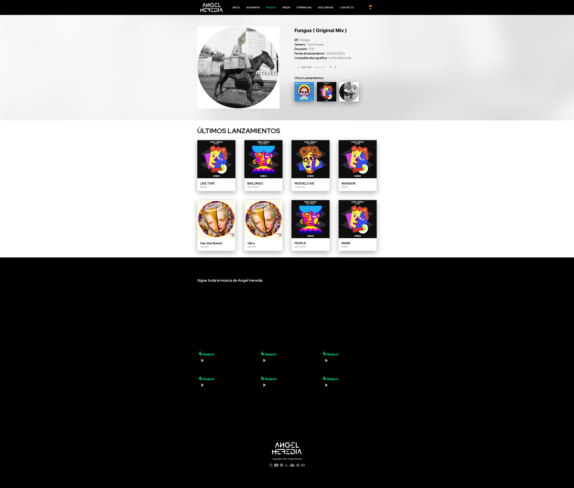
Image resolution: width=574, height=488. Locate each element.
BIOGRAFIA (58, 7)
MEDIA (91, 7)
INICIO (41, 7)
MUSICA (76, 7)
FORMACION (109, 7)
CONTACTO (152, 7)
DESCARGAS (130, 7)
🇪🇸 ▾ (175, 7)
